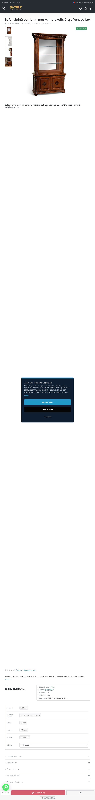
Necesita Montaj (13, 775)
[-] (2, 792)
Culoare (9, 745)
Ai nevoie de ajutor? (15, 782)
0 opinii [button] (19, 670)
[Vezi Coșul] (91, 8)
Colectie (9, 737)
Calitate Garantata (14, 756)
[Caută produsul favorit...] (85, 8)
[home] (6, 23)
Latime (9, 723)
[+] (8, 792)
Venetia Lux (49, 690)
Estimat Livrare (13, 769)
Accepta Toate (47, 402)
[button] (9, 27)
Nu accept (47, 417)
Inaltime (9, 730)
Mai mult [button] (8, 679)
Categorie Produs (10, 715)
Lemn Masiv (12, 763)
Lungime (10, 708)
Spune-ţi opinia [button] (30, 670)
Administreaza (47, 409)
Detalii (26, 395)
